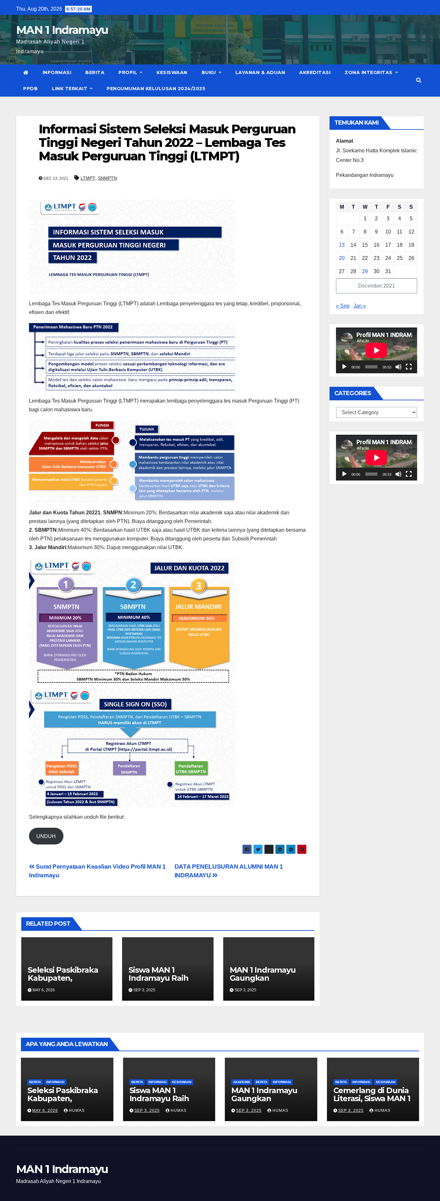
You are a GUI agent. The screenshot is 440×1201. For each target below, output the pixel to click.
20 (342, 258)
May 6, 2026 (45, 1110)
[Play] (344, 367)
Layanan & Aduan (260, 72)
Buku (210, 72)
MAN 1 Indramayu (62, 30)
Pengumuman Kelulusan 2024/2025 (156, 88)
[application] (376, 350)
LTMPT (88, 178)
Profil (129, 72)
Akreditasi (314, 72)
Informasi (57, 72)
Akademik (241, 1082)
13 (342, 245)
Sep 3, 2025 (147, 1110)
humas (76, 1110)
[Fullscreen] (409, 367)
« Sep (342, 306)
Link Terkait (70, 88)
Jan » (359, 306)
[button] (418, 80)
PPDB (30, 88)
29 (365, 271)
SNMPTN (107, 178)
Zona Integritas (369, 72)
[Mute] (398, 367)
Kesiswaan (172, 72)
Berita (94, 72)
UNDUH (46, 836)
